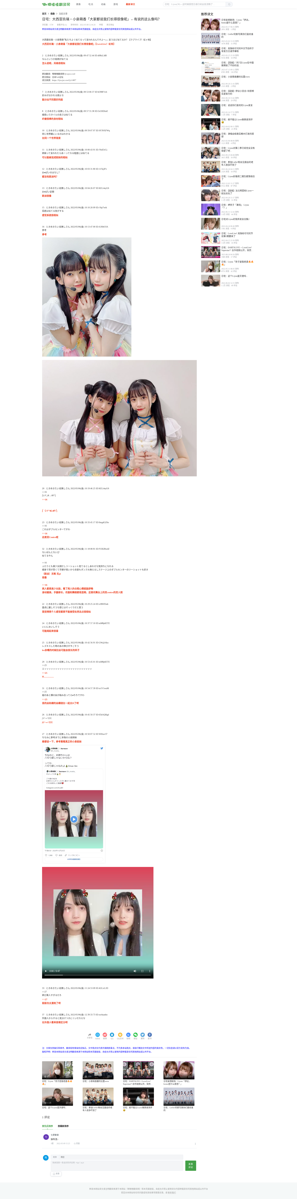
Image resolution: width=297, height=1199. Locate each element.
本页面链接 (149, 1189)
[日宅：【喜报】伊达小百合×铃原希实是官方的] (210, 95)
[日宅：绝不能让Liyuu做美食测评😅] (210, 124)
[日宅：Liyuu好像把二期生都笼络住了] (210, 181)
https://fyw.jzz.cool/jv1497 (64, 80)
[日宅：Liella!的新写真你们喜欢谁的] (210, 39)
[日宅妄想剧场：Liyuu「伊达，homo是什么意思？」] (210, 24)
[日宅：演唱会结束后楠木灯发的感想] (210, 138)
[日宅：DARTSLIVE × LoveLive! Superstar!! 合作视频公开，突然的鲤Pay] (210, 252)
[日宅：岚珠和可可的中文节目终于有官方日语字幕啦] (210, 53)
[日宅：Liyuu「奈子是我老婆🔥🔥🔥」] (210, 266)
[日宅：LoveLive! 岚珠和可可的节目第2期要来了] (210, 238)
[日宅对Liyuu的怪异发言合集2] (210, 224)
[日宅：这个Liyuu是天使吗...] (210, 281)
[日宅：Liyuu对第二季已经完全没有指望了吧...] (210, 153)
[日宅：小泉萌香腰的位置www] (210, 81)
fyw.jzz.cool (70, 74)
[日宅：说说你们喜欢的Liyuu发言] (210, 110)
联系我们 (172, 1192)
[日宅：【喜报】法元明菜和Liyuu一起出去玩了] (210, 195)
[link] (44, 14)
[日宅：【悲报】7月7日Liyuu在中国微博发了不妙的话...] (210, 67)
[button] (194, 4)
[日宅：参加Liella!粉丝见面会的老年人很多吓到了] (210, 167)
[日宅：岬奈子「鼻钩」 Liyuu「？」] (210, 209)
